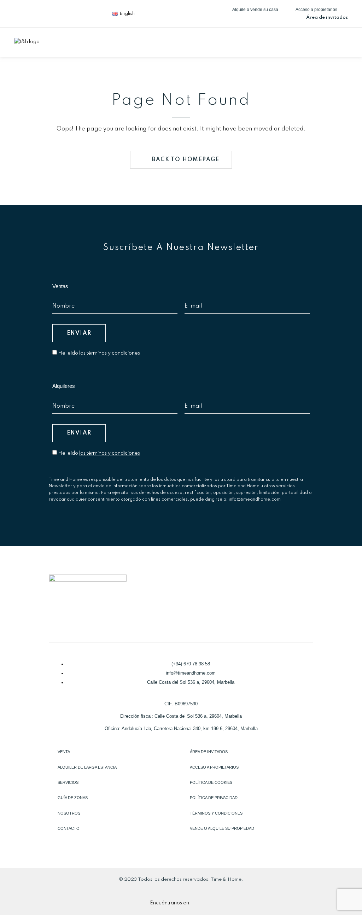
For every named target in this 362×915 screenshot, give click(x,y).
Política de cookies (211, 782)
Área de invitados (209, 752)
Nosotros (69, 813)
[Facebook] (23, 12)
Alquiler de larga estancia (87, 767)
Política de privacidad (214, 797)
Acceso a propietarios (214, 767)
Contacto (69, 828)
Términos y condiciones (216, 813)
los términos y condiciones (109, 353)
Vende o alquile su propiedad (222, 828)
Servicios (68, 782)
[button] (342, 41)
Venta (64, 752)
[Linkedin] (46, 12)
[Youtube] (93, 12)
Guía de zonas (73, 797)
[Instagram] (69, 12)
